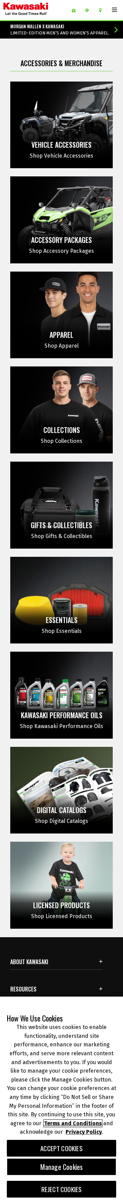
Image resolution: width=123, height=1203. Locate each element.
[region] (61, 1100)
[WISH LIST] (76, 10)
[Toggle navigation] (114, 10)
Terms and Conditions (73, 1123)
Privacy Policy (84, 1132)
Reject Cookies (61, 1189)
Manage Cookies (61, 1167)
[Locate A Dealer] (103, 10)
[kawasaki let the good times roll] (35, 10)
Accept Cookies (61, 1148)
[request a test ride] (89, 10)
